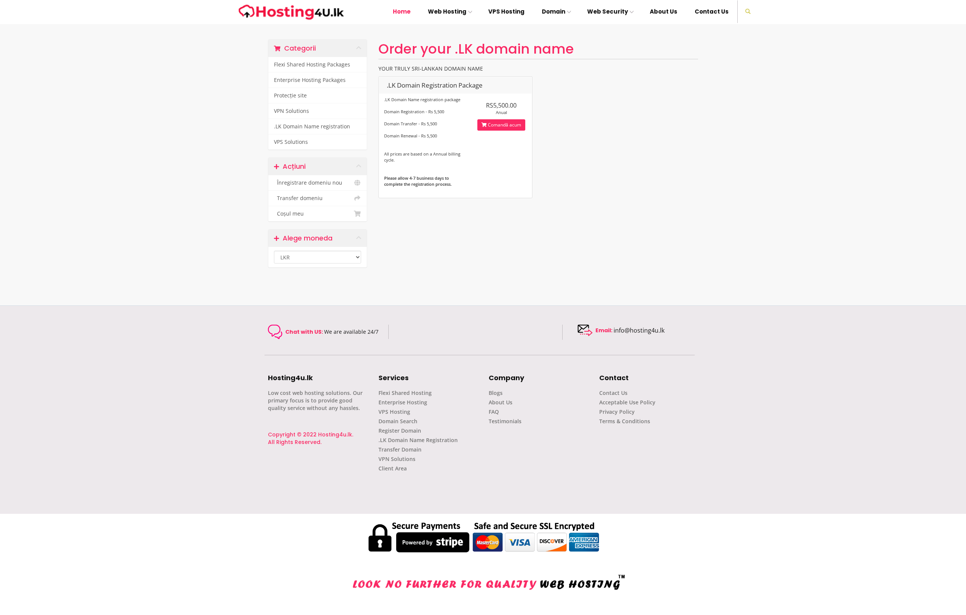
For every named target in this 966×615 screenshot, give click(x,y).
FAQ (494, 411)
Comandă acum (504, 125)
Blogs (496, 392)
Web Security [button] (607, 11)
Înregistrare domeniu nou (308, 182)
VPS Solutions (291, 142)
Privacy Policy (617, 411)
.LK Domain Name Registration (418, 440)
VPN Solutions (291, 111)
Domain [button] (553, 11)
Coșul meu (289, 213)
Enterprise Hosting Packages (310, 80)
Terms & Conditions (624, 421)
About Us (663, 11)
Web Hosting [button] (447, 11)
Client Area (392, 468)
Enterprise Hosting (402, 402)
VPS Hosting (506, 11)
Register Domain (399, 430)
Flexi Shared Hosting (405, 392)
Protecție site (290, 95)
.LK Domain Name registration (312, 126)
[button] (748, 11)
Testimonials (505, 421)
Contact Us (712, 11)
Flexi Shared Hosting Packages (312, 64)
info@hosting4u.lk (639, 330)
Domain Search (397, 421)
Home (402, 11)
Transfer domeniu (298, 198)
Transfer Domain (399, 449)
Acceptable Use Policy (627, 402)
